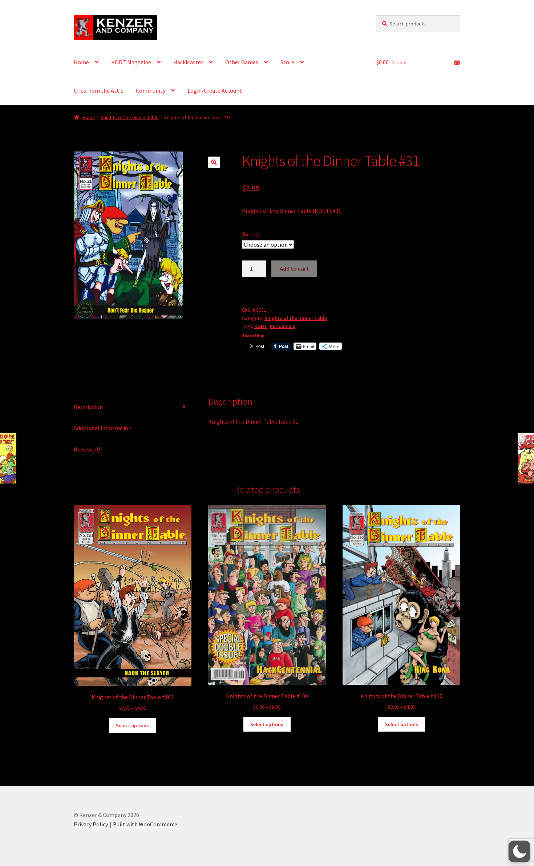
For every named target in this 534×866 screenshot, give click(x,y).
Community (150, 90)
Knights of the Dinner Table (130, 117)
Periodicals (282, 326)
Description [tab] (88, 406)
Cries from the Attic (98, 90)
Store (287, 62)
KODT (260, 326)
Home (81, 62)
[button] (214, 162)
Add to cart (294, 268)
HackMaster (188, 62)
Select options (132, 725)
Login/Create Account (214, 90)
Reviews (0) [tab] (88, 449)
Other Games (241, 62)
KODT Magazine (131, 62)
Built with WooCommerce (145, 824)
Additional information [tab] (103, 428)
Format (251, 234)
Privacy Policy (91, 824)
